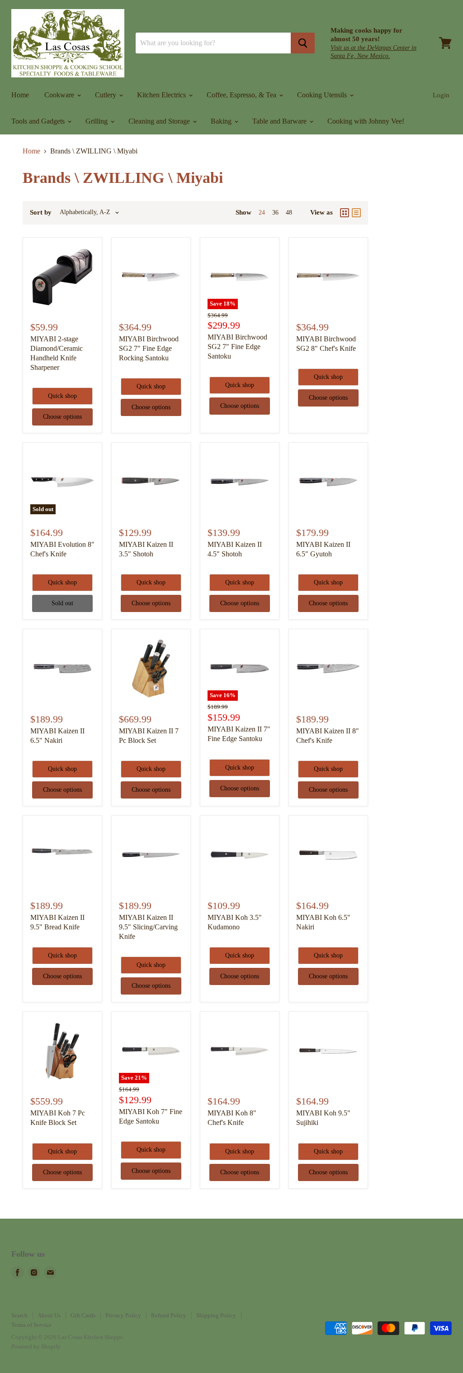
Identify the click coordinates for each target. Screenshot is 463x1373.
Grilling (97, 121)
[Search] (303, 43)
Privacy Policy (123, 1315)
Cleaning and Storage (160, 121)
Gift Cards (83, 1315)
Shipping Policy (216, 1315)
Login (441, 95)
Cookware (60, 95)
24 (262, 212)
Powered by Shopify (36, 1346)
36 (275, 212)
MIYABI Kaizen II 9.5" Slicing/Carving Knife (148, 927)
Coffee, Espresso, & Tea (242, 95)
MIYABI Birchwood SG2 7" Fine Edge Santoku (237, 346)
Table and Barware (280, 121)
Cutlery (106, 95)
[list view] (356, 212)
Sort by (41, 212)
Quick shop (62, 395)
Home (20, 95)
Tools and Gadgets (38, 121)
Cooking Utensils (323, 95)
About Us (49, 1315)
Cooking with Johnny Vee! (365, 121)
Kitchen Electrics (162, 95)
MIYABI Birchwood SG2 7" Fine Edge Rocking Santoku (149, 348)
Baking (222, 121)
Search (19, 1315)
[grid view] (344, 212)
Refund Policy (168, 1315)
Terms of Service (31, 1324)
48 (289, 212)
